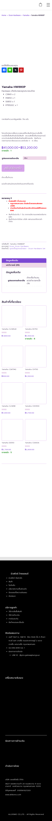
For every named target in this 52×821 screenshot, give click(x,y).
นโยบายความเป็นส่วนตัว (18, 589)
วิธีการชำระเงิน (14, 615)
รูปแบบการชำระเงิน (10, 158)
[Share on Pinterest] (21, 70)
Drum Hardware (15, 15)
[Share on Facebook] (4, 70)
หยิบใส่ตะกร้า (13, 168)
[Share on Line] (9, 70)
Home (4, 15)
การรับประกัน (13, 618)
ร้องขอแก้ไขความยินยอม (18, 592)
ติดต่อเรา (12, 596)
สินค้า (11, 581)
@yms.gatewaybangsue (30, 655)
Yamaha (26, 15)
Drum (11, 246)
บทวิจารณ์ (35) (13, 265)
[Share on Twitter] (15, 70)
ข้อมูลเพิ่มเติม (12, 260)
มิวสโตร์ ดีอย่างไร (15, 578)
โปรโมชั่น (12, 585)
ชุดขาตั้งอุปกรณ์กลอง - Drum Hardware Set (27, 248)
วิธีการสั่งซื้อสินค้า (15, 611)
